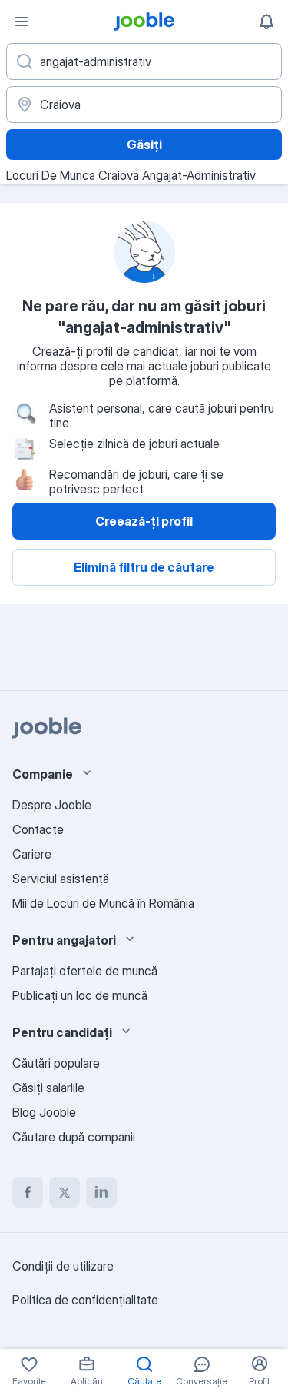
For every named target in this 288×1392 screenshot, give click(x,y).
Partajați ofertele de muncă (84, 970)
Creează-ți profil (144, 521)
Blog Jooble (44, 1112)
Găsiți (144, 144)
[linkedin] (101, 1192)
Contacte (38, 829)
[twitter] (64, 1192)
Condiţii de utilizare (63, 1266)
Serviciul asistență (60, 878)
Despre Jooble (51, 804)
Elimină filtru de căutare (144, 567)
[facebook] (27, 1192)
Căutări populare (56, 1063)
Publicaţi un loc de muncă (79, 995)
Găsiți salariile (48, 1087)
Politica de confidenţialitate (85, 1299)
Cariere (31, 854)
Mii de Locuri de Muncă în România (103, 903)
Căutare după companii (73, 1136)
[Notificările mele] (266, 22)
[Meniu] (21, 21)
